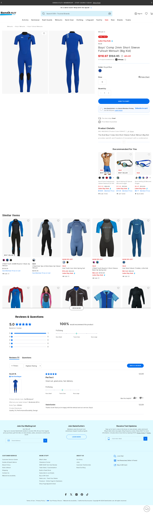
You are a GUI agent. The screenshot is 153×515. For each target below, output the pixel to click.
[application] (147, 509)
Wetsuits (58, 20)
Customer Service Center (10, 459)
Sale (106, 20)
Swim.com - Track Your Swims (48, 478)
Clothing (79, 20)
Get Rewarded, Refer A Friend (127, 460)
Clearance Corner (44, 462)
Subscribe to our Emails (46, 473)
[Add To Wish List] (44, 33)
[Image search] (109, 13)
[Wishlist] (146, 13)
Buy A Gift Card (122, 465)
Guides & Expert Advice (9, 462)
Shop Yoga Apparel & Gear (47, 484)
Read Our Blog (80, 467)
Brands (120, 20)
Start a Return (6, 467)
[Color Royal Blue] (100, 70)
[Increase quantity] (108, 93)
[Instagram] (76, 494)
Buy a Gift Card (44, 475)
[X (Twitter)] (71, 494)
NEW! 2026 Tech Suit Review (48, 465)
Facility (99, 20)
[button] (101, 32)
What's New (43, 459)
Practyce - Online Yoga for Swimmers (50, 481)
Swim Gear (69, 20)
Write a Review (137, 366)
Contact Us (5, 473)
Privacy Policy (141, 433)
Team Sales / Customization (48, 467)
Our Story (79, 459)
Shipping (5, 470)
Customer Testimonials (83, 465)
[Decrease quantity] (100, 93)
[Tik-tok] (87, 494)
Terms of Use (31, 500)
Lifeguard (90, 20)
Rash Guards (47, 20)
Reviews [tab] (14, 358)
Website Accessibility (8, 475)
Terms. (149, 433)
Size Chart (145, 77)
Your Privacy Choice (55, 500)
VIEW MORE (76, 308)
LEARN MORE (76, 437)
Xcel (100, 44)
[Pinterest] (82, 494)
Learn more (118, 110)
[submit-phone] (145, 439)
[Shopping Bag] (151, 13)
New (113, 20)
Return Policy (6, 465)
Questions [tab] (26, 358)
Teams (128, 20)
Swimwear (35, 20)
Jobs (78, 462)
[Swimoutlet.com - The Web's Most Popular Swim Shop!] (8, 13)
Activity (25, 20)
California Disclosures (85, 500)
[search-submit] (43, 13)
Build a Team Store (45, 470)
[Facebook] (65, 494)
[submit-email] (45, 440)
